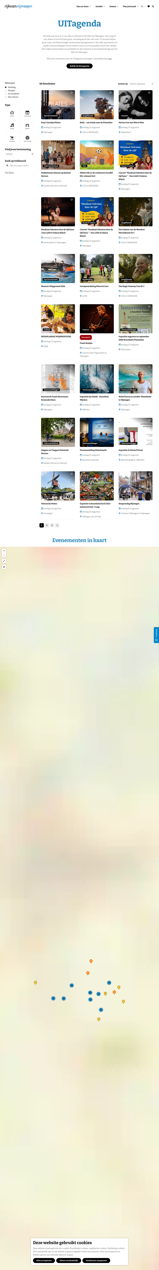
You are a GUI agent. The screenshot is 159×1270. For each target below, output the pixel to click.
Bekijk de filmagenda (79, 66)
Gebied (9, 154)
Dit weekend (13, 94)
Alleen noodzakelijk (68, 1260)
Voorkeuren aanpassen (96, 1260)
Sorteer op (123, 84)
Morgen (11, 90)
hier (110, 58)
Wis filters (9, 172)
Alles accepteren (44, 1260)
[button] (35, 983)
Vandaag (12, 87)
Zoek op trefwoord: (15, 160)
